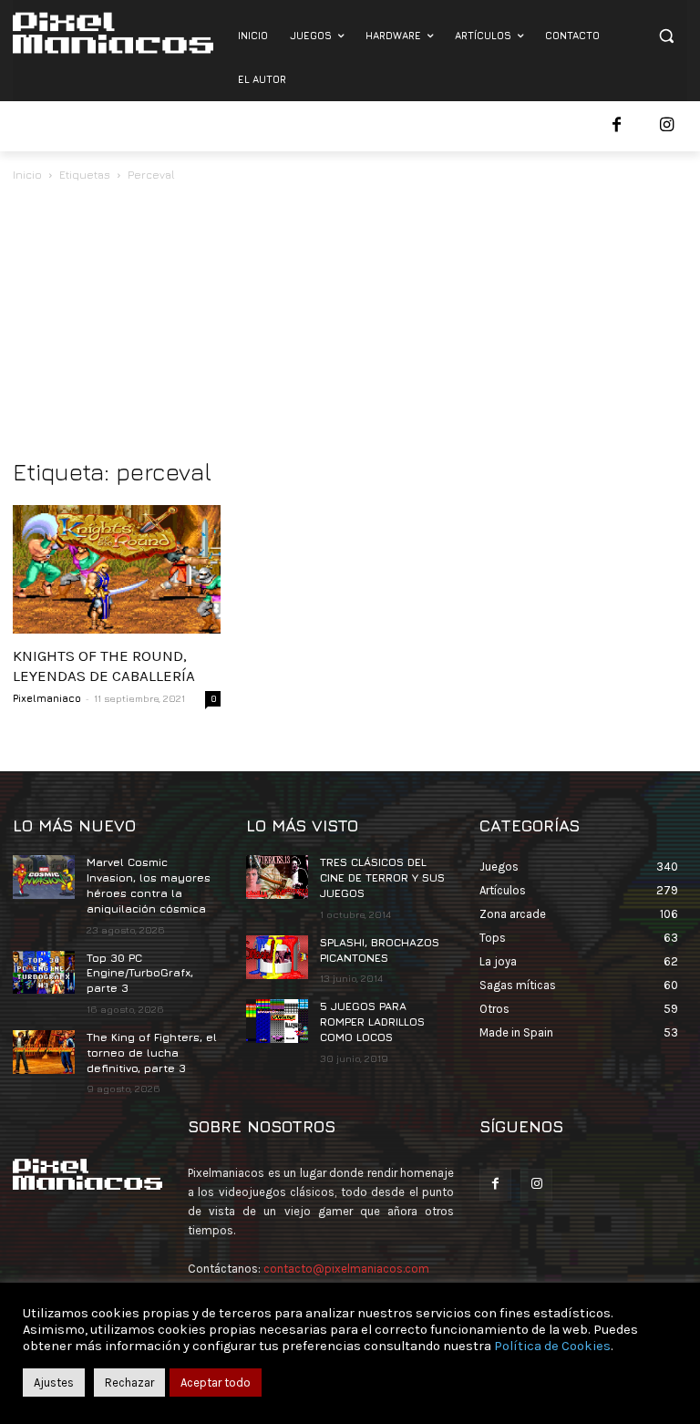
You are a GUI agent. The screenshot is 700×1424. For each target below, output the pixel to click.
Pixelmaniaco (47, 698)
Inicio (27, 174)
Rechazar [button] (129, 1382)
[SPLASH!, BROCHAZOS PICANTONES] (277, 957)
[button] (665, 36)
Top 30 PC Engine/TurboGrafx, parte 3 (140, 973)
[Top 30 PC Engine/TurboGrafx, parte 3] (44, 973)
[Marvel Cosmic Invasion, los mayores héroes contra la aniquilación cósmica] (44, 877)
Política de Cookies (552, 1346)
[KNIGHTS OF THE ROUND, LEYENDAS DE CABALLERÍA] (117, 569)
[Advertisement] (350, 321)
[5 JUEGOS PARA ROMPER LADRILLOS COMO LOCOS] (277, 1021)
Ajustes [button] (54, 1382)
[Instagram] (666, 126)
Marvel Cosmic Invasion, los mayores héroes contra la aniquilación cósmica (149, 884)
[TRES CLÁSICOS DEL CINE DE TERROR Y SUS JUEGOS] (277, 877)
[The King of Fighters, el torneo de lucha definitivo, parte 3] (44, 1052)
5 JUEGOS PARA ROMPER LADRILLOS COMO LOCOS (372, 1021)
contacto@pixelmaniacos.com (346, 1268)
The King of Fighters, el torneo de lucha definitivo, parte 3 (152, 1052)
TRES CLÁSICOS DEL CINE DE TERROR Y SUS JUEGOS (382, 877)
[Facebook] (616, 126)
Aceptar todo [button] (215, 1382)
